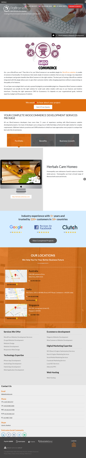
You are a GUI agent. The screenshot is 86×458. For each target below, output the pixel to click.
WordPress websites (69, 72)
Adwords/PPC (51, 367)
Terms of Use (15, 453)
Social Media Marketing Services (57, 357)
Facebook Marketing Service (56, 360)
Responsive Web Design (12, 350)
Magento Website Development (57, 337)
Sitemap (22, 453)
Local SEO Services (53, 364)
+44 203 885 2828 (9, 406)
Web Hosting (51, 378)
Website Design (9, 343)
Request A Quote (75, 6)
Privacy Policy (7, 453)
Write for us (28, 453)
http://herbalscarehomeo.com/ (21, 196)
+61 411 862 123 (35, 280)
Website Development (11, 346)
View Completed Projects (43, 240)
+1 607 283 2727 (8, 402)
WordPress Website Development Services (18, 337)
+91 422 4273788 (33, 296)
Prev (1, 179)
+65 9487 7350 (34, 315)
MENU (4, 2)
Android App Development (12, 364)
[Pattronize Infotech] (14, 8)
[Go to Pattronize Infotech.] (53, 35)
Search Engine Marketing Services (58, 354)
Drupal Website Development (14, 340)
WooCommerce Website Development (59, 340)
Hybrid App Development (12, 367)
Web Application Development (14, 370)
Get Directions (11, 284)
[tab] (19, 140)
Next (84, 179)
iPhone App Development (12, 360)
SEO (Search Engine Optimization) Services (61, 351)
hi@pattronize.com (6, 394)
